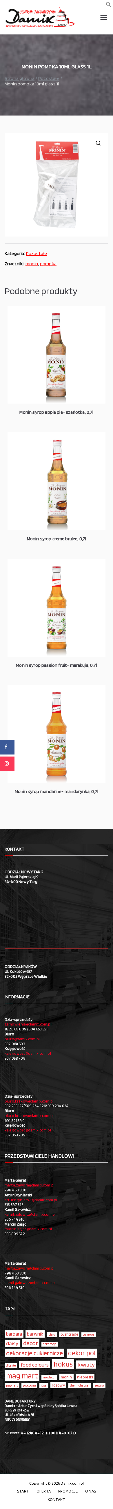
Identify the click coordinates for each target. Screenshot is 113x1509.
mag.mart (22, 1375)
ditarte (11, 1365)
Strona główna (19, 78)
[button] (109, 5)
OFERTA (44, 1491)
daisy (12, 1343)
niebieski (85, 1377)
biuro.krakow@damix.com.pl (29, 1101)
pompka (48, 263)
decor (30, 1343)
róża (44, 1385)
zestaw (99, 1385)
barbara (14, 1334)
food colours (35, 1365)
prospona (29, 1385)
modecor (49, 1377)
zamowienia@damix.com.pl (28, 1024)
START (23, 1491)
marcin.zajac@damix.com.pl (28, 1228)
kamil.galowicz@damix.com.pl (30, 1214)
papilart (12, 1385)
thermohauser (80, 1385)
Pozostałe (48, 78)
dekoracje (49, 1344)
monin (31, 263)
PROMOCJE (68, 1491)
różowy (58, 1385)
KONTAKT (56, 1499)
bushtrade (69, 1334)
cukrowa (88, 1334)
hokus (63, 1364)
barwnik (35, 1334)
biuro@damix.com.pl (22, 1038)
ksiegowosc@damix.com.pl (28, 1053)
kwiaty (86, 1364)
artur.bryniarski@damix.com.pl (31, 1199)
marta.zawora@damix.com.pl (29, 1185)
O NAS (90, 1491)
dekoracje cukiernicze (34, 1353)
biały (52, 1334)
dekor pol (81, 1353)
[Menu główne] (103, 17)
